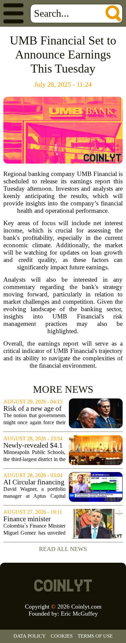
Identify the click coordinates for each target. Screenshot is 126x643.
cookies (62, 636)
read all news (63, 549)
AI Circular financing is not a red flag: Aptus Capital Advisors (34, 482)
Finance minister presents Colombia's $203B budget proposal (31, 519)
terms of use (95, 636)
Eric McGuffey (79, 613)
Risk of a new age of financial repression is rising (34, 408)
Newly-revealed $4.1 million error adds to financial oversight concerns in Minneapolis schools (33, 445)
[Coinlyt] (63, 585)
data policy (29, 636)
